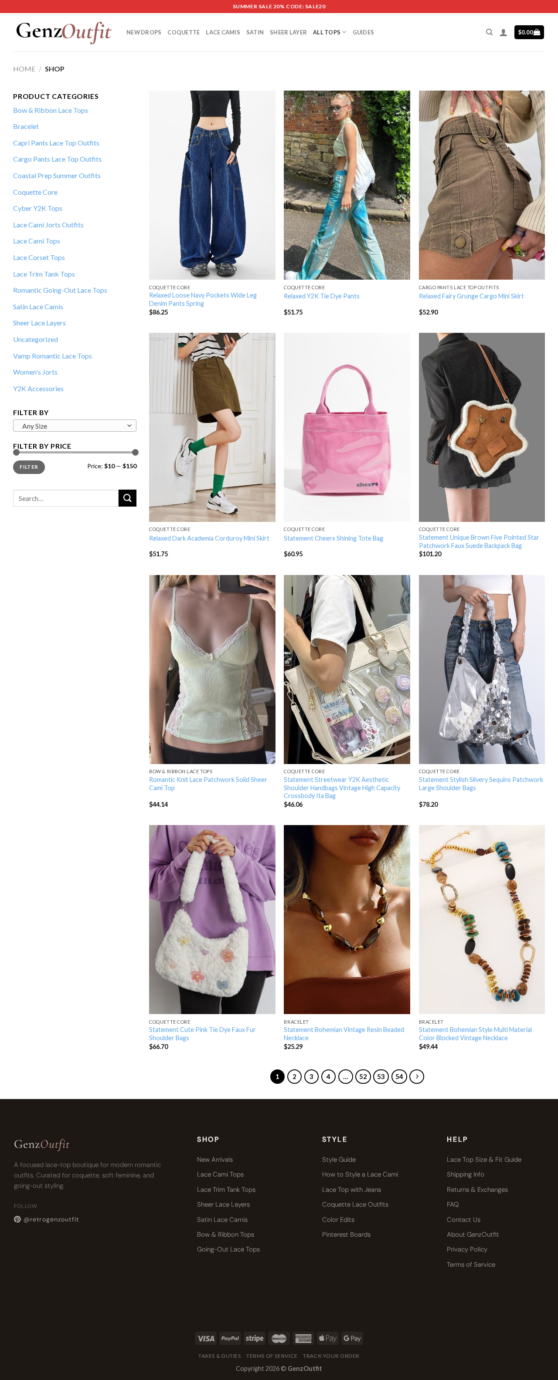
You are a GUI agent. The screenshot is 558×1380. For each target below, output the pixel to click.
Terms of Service (471, 1264)
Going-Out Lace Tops (228, 1249)
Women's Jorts (35, 372)
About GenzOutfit (473, 1234)
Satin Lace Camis (38, 306)
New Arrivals (215, 1159)
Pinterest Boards (346, 1234)
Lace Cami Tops (36, 241)
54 (399, 1076)
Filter (29, 466)
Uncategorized (35, 339)
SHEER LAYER (288, 32)
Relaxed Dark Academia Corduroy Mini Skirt (209, 538)
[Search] (489, 32)
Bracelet (26, 126)
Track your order (331, 1356)
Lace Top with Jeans (351, 1189)
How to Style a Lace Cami (360, 1174)
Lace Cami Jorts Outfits (48, 224)
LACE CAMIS (223, 32)
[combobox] (74, 425)
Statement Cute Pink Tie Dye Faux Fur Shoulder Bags (202, 1034)
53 (381, 1076)
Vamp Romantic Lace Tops (52, 356)
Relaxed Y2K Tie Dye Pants (322, 296)
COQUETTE (183, 32)
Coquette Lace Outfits (355, 1204)
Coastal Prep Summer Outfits (57, 175)
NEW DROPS (143, 32)
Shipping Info (465, 1174)
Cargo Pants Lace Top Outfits (57, 159)
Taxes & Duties (219, 1356)
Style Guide (339, 1159)
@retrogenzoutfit (51, 1219)
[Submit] (127, 498)
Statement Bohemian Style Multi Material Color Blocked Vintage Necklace (475, 1034)
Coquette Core (35, 192)
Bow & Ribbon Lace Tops (50, 110)
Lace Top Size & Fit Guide (484, 1159)
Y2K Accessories (38, 388)
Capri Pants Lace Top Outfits (56, 143)
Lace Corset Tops (39, 257)
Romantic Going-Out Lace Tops (60, 290)
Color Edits (338, 1219)
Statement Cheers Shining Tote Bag (333, 538)
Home (24, 68)
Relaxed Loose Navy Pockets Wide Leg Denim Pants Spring (203, 299)
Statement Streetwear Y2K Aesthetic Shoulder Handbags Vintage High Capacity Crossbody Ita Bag (342, 787)
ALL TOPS (326, 32)
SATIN (255, 32)
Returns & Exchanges (477, 1189)
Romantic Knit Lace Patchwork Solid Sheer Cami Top (208, 783)
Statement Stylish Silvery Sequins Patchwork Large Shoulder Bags (481, 783)
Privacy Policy (467, 1249)
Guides (363, 32)
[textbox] (72, 426)
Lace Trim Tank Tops (44, 274)
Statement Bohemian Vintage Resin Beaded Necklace (344, 1034)
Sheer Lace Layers (39, 322)
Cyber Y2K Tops (37, 208)
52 (363, 1076)
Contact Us (463, 1219)
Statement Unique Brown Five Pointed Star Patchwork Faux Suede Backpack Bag (479, 541)
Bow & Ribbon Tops (225, 1234)
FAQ (453, 1204)
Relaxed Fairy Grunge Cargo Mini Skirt (471, 296)
